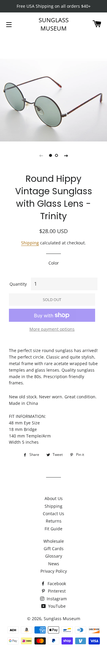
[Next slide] (66, 155)
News (53, 563)
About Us (54, 498)
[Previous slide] (41, 155)
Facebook (56, 583)
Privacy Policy (53, 571)
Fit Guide (53, 528)
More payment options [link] (52, 329)
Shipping (30, 243)
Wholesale (53, 541)
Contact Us (53, 513)
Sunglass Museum (54, 24)
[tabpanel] (53, 88)
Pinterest (56, 591)
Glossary (53, 556)
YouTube (56, 606)
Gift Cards (54, 548)
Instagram (56, 598)
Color (53, 263)
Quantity (18, 284)
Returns (54, 521)
